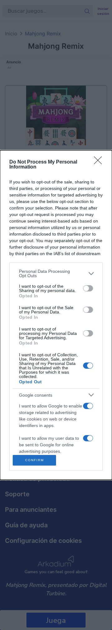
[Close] (100, 162)
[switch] (88, 288)
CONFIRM (34, 460)
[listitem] (56, 273)
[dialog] (56, 315)
